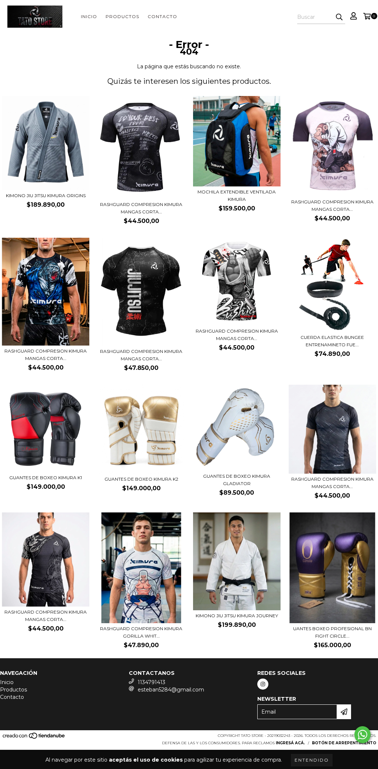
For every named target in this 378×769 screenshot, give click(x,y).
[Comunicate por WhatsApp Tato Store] (362, 734)
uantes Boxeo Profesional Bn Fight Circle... (332, 632)
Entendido (312, 760)
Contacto (162, 16)
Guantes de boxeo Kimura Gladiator (236, 479)
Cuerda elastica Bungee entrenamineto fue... (332, 340)
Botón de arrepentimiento (344, 743)
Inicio (89, 16)
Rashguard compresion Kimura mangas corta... (141, 208)
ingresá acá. (290, 743)
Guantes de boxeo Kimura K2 (141, 479)
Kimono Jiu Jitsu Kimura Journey (237, 615)
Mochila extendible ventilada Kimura (236, 195)
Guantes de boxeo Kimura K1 (45, 477)
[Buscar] (339, 17)
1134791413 (151, 682)
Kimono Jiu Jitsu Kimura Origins (46, 195)
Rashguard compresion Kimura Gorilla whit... (141, 632)
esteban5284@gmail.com (171, 689)
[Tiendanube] (34, 738)
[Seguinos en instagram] (262, 684)
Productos (122, 16)
